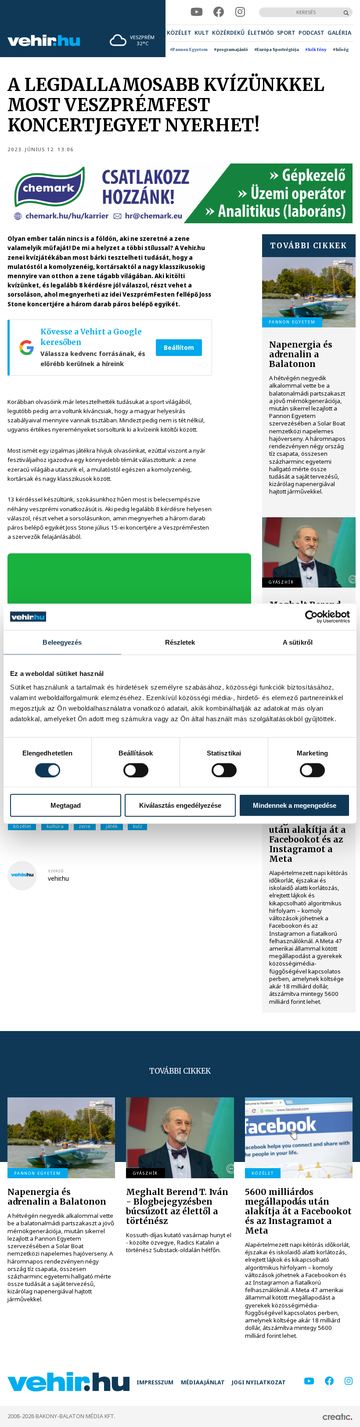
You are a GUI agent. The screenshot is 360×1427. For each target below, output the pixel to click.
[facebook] (218, 12)
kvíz (137, 826)
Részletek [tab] (180, 642)
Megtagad (65, 805)
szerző (56, 870)
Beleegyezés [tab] (62, 642)
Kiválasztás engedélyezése (180, 805)
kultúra (55, 826)
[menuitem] (179, 33)
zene (84, 826)
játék (112, 826)
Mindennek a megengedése (294, 805)
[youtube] (197, 12)
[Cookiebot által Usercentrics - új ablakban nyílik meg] (311, 616)
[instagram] (240, 12)
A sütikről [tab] (298, 642)
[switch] (135, 770)
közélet (22, 826)
